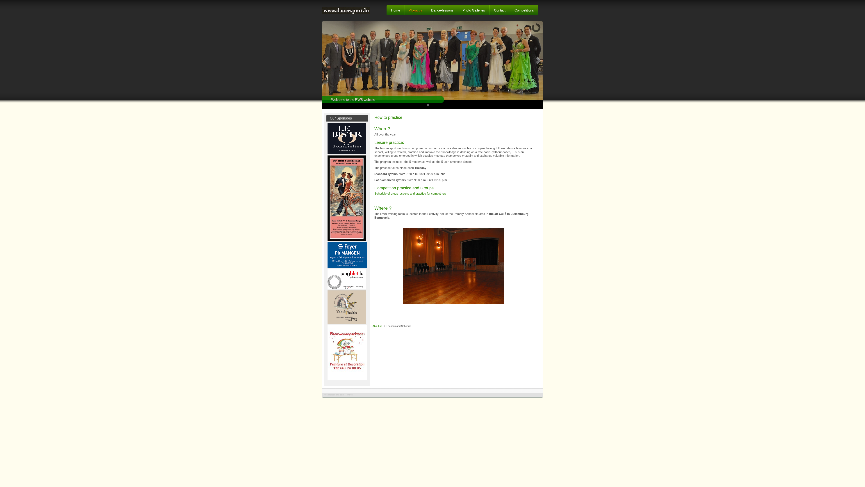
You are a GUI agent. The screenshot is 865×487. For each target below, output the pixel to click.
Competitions (524, 10)
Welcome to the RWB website (353, 99)
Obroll (350, 395)
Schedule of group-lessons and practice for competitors (410, 193)
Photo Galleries (473, 10)
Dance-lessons (442, 10)
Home (395, 10)
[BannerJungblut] (347, 288)
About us (415, 10)
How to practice (388, 117)
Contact (499, 10)
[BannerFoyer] (347, 267)
